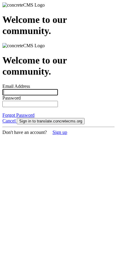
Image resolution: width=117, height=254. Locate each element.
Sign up (59, 132)
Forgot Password (18, 115)
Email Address (16, 86)
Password (11, 98)
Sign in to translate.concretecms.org (50, 121)
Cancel (9, 120)
